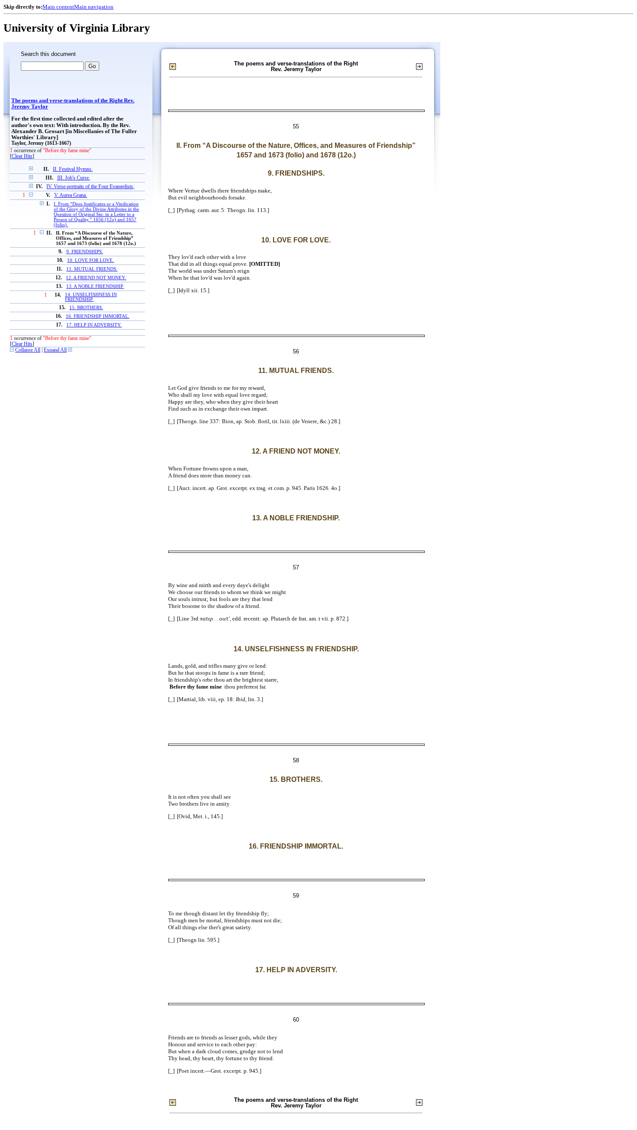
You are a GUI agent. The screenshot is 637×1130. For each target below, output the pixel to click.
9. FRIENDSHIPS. (84, 251)
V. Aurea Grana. (70, 195)
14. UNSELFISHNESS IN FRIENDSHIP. (91, 297)
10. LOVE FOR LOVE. (90, 260)
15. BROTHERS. (86, 307)
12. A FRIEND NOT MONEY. (96, 277)
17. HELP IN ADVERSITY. (94, 325)
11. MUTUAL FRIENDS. (91, 269)
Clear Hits (22, 156)
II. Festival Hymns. (73, 169)
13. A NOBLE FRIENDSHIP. (95, 286)
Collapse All (27, 350)
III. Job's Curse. (73, 178)
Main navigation (94, 6)
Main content (58, 6)
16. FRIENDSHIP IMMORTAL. (98, 316)
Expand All (55, 350)
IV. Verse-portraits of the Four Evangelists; (90, 186)
